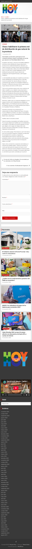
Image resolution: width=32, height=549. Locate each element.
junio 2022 (3, 470)
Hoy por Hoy (13, 544)
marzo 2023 (4, 452)
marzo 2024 (4, 428)
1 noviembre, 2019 (6, 54)
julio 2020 (3, 517)
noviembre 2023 (5, 436)
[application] (16, 388)
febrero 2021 (4, 502)
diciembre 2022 (5, 458)
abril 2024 (3, 426)
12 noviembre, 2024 (7, 255)
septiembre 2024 (5, 415)
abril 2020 (3, 523)
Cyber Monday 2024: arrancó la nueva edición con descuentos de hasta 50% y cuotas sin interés (14, 334)
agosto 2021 (4, 490)
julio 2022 (3, 468)
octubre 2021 (4, 486)
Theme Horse (26, 544)
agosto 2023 (4, 442)
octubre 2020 (4, 510)
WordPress (20, 546)
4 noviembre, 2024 (6, 282)
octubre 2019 (4, 531)
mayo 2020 (4, 521)
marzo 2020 (4, 525)
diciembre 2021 (5, 482)
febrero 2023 (4, 454)
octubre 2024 (4, 413)
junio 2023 (3, 446)
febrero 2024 (4, 430)
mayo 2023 (4, 448)
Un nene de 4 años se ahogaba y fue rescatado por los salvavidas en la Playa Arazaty (16, 160)
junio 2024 (3, 421)
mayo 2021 (4, 496)
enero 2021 (4, 504)
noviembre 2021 (5, 484)
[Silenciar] (26, 395)
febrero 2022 (4, 478)
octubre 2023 (4, 438)
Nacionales (6, 230)
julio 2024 (3, 419)
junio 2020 (3, 519)
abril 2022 (3, 474)
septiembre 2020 (5, 512)
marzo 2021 (4, 500)
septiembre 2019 (5, 533)
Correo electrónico (7, 204)
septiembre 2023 (5, 440)
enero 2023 (4, 456)
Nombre (4, 197)
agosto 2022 (4, 466)
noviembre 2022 (5, 460)
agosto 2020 (4, 515)
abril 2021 (3, 498)
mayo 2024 (4, 424)
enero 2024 (4, 432)
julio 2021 (3, 492)
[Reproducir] (3, 395)
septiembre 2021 (5, 488)
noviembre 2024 (5, 411)
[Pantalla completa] (29, 395)
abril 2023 (3, 450)
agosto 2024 (4, 417)
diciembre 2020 (5, 506)
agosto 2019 (4, 535)
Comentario (5, 179)
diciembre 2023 (5, 434)
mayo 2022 (4, 472)
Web (3, 210)
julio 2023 (3, 444)
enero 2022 (4, 480)
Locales (4, 44)
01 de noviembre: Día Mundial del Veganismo (17, 165)
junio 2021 (3, 494)
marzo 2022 (4, 476)
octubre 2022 (4, 462)
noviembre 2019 (5, 529)
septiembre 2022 (5, 464)
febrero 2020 (4, 527)
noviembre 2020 (5, 508)
